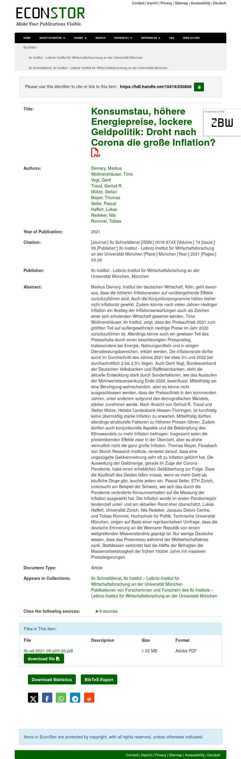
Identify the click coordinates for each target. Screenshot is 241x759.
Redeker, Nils (103, 215)
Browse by (121, 37)
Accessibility (200, 2)
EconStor (30, 47)
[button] (33, 698)
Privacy (166, 2)
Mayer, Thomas (105, 197)
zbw (222, 122)
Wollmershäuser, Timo (112, 174)
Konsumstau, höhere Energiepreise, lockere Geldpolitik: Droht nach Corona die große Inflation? (153, 126)
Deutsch (219, 2)
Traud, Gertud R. (107, 186)
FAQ (171, 37)
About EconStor (50, 37)
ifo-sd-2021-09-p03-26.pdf (48, 651)
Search (101, 37)
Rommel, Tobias (106, 221)
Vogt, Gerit (101, 180)
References (149, 37)
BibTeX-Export (99, 679)
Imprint (152, 2)
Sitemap (181, 2)
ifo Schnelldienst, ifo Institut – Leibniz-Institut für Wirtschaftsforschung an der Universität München (98, 67)
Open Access (191, 37)
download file (42, 658)
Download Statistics (52, 679)
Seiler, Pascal (103, 203)
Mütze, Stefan (104, 191)
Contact (138, 2)
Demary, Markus (106, 168)
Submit (79, 37)
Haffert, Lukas (104, 209)
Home (27, 37)
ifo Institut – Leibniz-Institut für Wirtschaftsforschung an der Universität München (86, 57)
